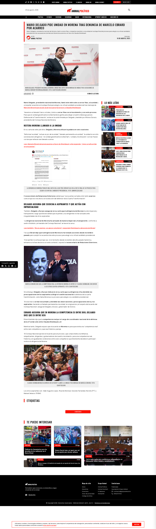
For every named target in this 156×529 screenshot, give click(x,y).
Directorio (85, 491)
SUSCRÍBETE (117, 2)
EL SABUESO (79, 2)
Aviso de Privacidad (49, 525)
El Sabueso (101, 491)
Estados (49, 17)
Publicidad (115, 487)
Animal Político (102, 487)
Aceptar (136, 524)
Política (40, 17)
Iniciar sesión (126, 2)
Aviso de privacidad (88, 494)
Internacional (87, 17)
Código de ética (87, 496)
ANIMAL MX (88, 2)
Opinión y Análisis (101, 17)
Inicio (83, 487)
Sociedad (58, 17)
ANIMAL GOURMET (99, 2)
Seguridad (68, 17)
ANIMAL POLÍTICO (67, 2)
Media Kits (32, 495)
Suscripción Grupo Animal (120, 489)
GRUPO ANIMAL (55, 2)
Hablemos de (114, 17)
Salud (77, 17)
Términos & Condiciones (102, 503)
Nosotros (85, 489)
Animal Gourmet (103, 489)
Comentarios (78, 412)
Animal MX (101, 494)
